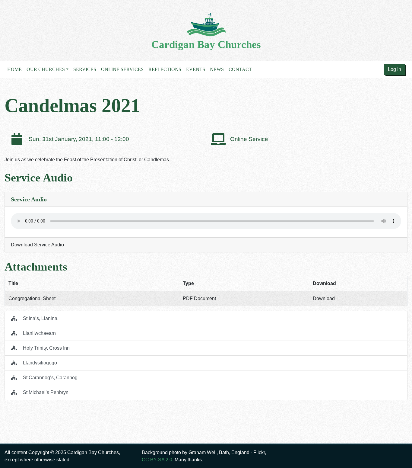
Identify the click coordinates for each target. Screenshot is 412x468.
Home (14, 69)
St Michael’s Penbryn (45, 392)
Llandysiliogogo (39, 362)
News (217, 69)
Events (195, 69)
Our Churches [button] (46, 69)
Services (84, 69)
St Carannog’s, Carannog (50, 377)
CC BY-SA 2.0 (157, 459)
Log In (394, 69)
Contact (240, 69)
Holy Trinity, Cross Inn (46, 348)
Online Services (122, 69)
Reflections (164, 69)
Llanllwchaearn (39, 333)
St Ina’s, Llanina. (40, 318)
